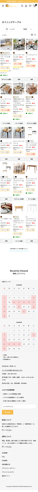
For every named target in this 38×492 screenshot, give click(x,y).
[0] (34, 6)
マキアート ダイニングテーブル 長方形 (6, 180)
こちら (9, 430)
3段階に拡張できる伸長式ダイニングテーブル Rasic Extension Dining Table (19, 103)
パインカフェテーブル (31, 56)
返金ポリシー (6, 476)
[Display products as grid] (32, 35)
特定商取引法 (6, 464)
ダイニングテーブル (18, 55)
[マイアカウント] (26, 6)
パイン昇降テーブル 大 (6, 220)
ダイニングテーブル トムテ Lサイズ (31, 180)
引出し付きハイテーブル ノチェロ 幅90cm (6, 57)
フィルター (12, 29)
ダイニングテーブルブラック (18, 142)
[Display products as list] (35, 35)
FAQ (3, 457)
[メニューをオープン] (3, 6)
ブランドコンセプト (8, 472)
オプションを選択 (6, 79)
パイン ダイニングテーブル (5, 100)
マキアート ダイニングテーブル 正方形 (31, 144)
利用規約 (4, 460)
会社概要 (4, 453)
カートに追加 (6, 123)
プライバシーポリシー (9, 468)
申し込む (7, 412)
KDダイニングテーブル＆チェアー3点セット (18, 181)
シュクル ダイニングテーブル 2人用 (31, 220)
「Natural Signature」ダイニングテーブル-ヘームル (18, 221)
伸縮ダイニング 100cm (30, 100)
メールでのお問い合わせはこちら (12, 370)
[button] (4, 71)
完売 (19, 79)
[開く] (22, 6)
